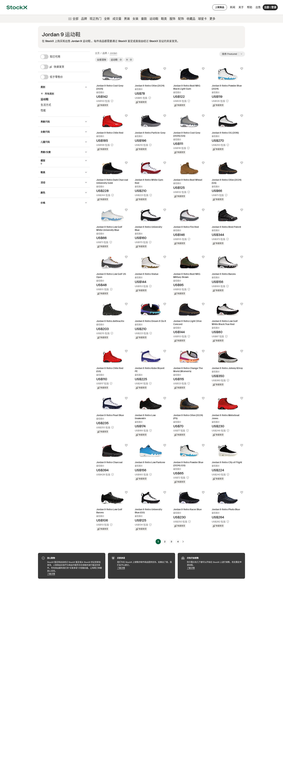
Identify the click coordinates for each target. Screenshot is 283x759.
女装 (135, 19)
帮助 (249, 7)
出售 (258, 7)
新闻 (232, 7)
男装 (127, 19)
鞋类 (164, 19)
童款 (144, 19)
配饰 (181, 19)
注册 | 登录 (270, 7)
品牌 (84, 19)
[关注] (126, 68)
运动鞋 (154, 19)
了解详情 (74, 573)
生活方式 (46, 105)
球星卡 (202, 19)
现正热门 (95, 19)
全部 (75, 19)
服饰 (172, 19)
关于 (241, 8)
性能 (43, 110)
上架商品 (219, 7)
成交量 (117, 19)
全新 (107, 19)
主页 (97, 53)
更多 (212, 19)
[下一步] (183, 541)
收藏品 (191, 19)
